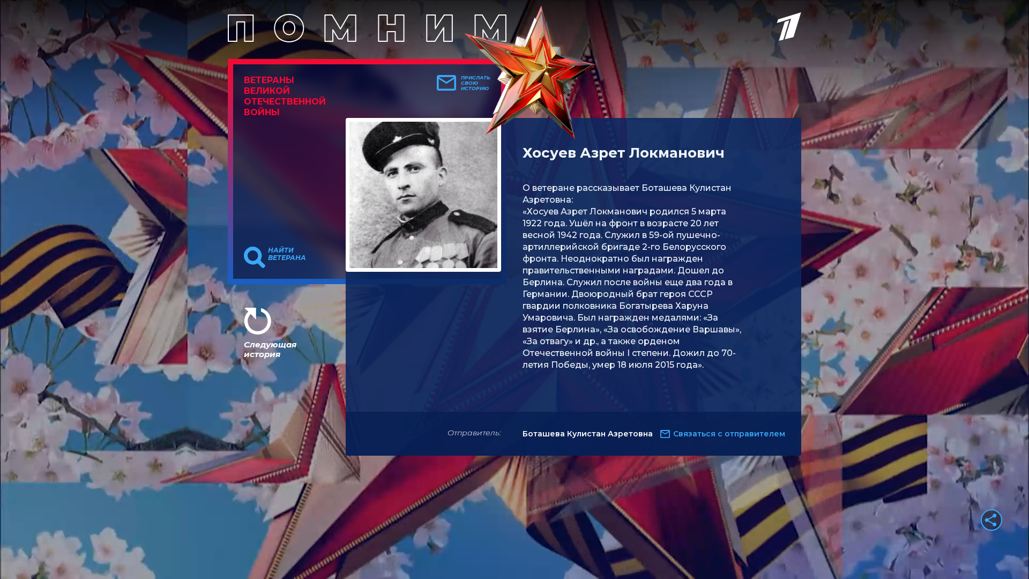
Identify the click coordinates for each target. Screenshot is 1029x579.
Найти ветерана (287, 254)
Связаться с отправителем (729, 434)
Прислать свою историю (475, 83)
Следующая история (270, 349)
